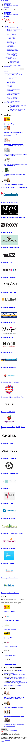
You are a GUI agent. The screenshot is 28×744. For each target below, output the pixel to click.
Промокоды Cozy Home (8, 458)
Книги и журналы (11, 42)
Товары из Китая (11, 54)
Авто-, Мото (10, 33)
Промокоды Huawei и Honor (10, 382)
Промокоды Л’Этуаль (8, 322)
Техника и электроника (13, 50)
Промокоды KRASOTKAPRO (10, 247)
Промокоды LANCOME (8, 292)
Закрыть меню (7, 3)
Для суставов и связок (15, 65)
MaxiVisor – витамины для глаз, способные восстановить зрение (15, 675)
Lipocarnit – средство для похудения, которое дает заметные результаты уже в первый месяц (15, 678)
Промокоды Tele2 (6, 262)
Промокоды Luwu (6, 488)
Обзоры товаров (8, 57)
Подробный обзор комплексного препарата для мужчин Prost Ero (15, 681)
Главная (6, 26)
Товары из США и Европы (13, 55)
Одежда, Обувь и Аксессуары (14, 29)
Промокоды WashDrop (8, 563)
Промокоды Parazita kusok (9, 473)
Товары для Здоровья (12, 53)
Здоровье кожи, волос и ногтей (17, 63)
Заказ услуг (9, 39)
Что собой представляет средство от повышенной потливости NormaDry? (14, 672)
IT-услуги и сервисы (12, 31)
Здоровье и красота (11, 58)
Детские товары (11, 37)
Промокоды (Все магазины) (11, 27)
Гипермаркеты (10, 35)
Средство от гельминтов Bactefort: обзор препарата (14, 684)
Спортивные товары (12, 49)
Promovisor (7, 740)
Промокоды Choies (7, 443)
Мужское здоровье (14, 62)
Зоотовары (9, 41)
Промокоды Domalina (8, 548)
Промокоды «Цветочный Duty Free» (12, 397)
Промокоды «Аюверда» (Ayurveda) (12, 533)
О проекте (6, 7)
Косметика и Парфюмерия (13, 43)
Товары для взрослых (12, 51)
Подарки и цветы (11, 46)
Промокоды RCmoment (8, 367)
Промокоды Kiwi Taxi (8, 307)
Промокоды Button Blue (8, 518)
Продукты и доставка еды (13, 47)
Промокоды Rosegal (7, 337)
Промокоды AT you (7, 352)
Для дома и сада (11, 38)
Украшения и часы (11, 30)
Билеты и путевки (11, 34)
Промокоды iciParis (7, 503)
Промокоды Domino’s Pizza (9, 202)
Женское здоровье (14, 61)
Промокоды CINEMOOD (9, 277)
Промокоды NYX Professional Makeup (13, 217)
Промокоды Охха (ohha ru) (9, 578)
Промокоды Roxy (6, 232)
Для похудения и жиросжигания (18, 59)
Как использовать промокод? (11, 5)
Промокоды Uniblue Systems (10, 593)
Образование (10, 45)
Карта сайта (7, 4)
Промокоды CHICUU (8, 412)
